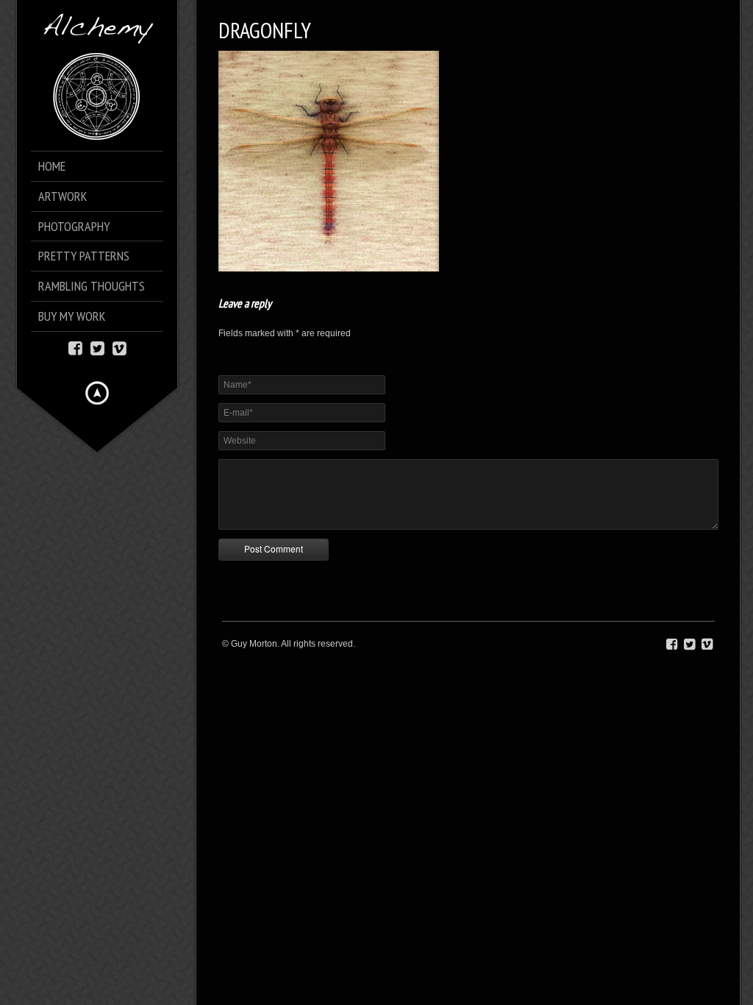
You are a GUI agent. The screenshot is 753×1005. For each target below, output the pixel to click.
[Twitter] (97, 346)
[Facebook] (75, 346)
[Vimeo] (119, 346)
